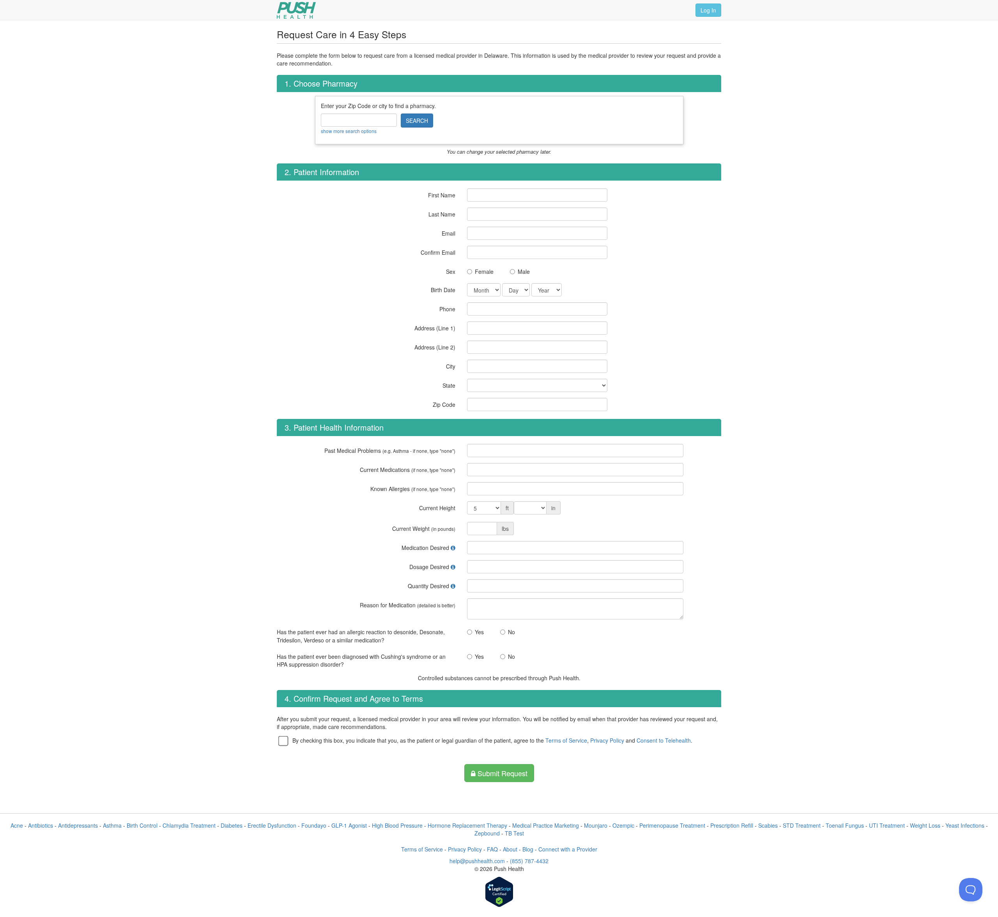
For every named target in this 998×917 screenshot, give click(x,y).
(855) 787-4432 (529, 861)
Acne (17, 825)
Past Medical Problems (389, 450)
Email (448, 233)
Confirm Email (438, 252)
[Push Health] (296, 10)
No (511, 632)
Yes (479, 632)
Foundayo (313, 825)
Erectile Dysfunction (272, 825)
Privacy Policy (607, 740)
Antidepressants (78, 825)
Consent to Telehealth (664, 740)
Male (524, 271)
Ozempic (623, 825)
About (510, 849)
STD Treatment (802, 825)
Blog (527, 849)
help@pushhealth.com (477, 861)
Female (484, 271)
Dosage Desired (429, 567)
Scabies (768, 825)
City (450, 366)
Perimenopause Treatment (672, 825)
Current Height (437, 508)
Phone (447, 309)
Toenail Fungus (845, 825)
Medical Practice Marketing (545, 825)
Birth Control (142, 825)
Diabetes (231, 825)
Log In (708, 10)
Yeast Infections (964, 825)
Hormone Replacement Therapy (467, 825)
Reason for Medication (407, 605)
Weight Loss (925, 825)
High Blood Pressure (397, 825)
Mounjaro (595, 825)
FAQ (492, 849)
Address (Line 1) (434, 328)
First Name (441, 195)
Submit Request (501, 773)
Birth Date (443, 290)
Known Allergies (412, 489)
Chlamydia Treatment (189, 825)
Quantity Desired (428, 586)
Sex (450, 271)
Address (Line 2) (434, 347)
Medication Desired (425, 548)
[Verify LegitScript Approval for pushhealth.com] (499, 892)
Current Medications (407, 470)
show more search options (349, 131)
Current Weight (423, 528)
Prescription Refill (731, 825)
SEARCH (417, 120)
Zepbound (487, 833)
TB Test (514, 833)
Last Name (441, 214)
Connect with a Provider (567, 849)
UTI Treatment (887, 825)
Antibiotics (40, 825)
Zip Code (444, 404)
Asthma (112, 825)
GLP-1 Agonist (349, 825)
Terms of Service (566, 740)
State (448, 385)
